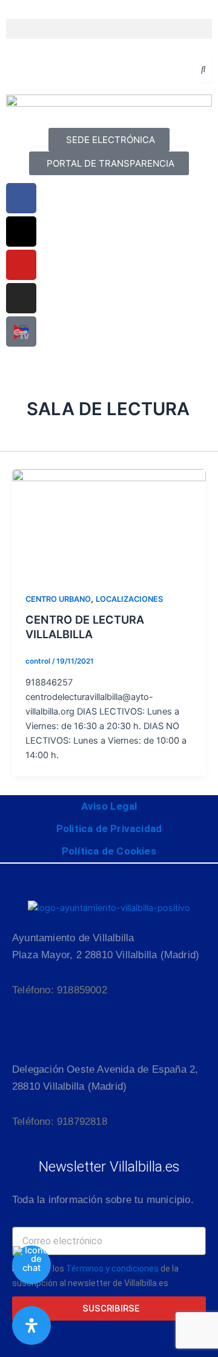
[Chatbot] (31, 1264)
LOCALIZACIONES (129, 599)
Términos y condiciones (112, 1268)
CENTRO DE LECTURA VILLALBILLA (84, 627)
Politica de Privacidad (109, 828)
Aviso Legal (109, 806)
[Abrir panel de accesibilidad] (31, 1325)
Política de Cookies (109, 851)
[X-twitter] (21, 231)
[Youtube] (21, 265)
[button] (109, 29)
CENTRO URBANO (58, 599)
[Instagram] (21, 298)
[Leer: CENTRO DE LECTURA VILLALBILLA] (109, 523)
